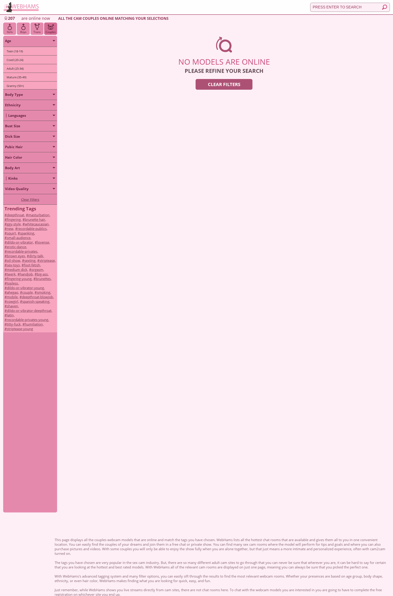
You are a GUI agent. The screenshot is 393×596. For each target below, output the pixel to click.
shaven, (13, 306)
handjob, (27, 274)
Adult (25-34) (15, 68)
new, (10, 228)
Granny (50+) (15, 86)
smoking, (44, 292)
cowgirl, (13, 301)
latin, (11, 315)
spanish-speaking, (36, 301)
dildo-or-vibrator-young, (26, 287)
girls (10, 32)
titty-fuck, (14, 324)
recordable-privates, (22, 251)
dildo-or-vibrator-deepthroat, (29, 310)
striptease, (48, 260)
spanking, (27, 233)
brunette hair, (35, 219)
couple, (28, 292)
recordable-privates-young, (28, 319)
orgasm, (37, 269)
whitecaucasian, (37, 224)
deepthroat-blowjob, (38, 297)
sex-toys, (14, 265)
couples (50, 32)
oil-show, (14, 260)
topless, (13, 283)
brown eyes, (16, 256)
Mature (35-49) (16, 77)
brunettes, (44, 278)
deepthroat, (16, 215)
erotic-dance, (17, 247)
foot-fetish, (32, 265)
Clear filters (224, 84)
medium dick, (17, 269)
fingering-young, (20, 278)
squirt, (12, 233)
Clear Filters (30, 199)
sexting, (30, 260)
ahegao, (13, 292)
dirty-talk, (36, 256)
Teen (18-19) (15, 51)
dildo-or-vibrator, (20, 242)
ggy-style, (14, 224)
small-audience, (19, 237)
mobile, (13, 297)
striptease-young (20, 328)
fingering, (14, 219)
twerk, (12, 274)
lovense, (43, 242)
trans (37, 32)
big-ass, (43, 274)
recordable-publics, (33, 228)
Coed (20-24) (15, 60)
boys (23, 32)
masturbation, (39, 215)
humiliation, (34, 324)
